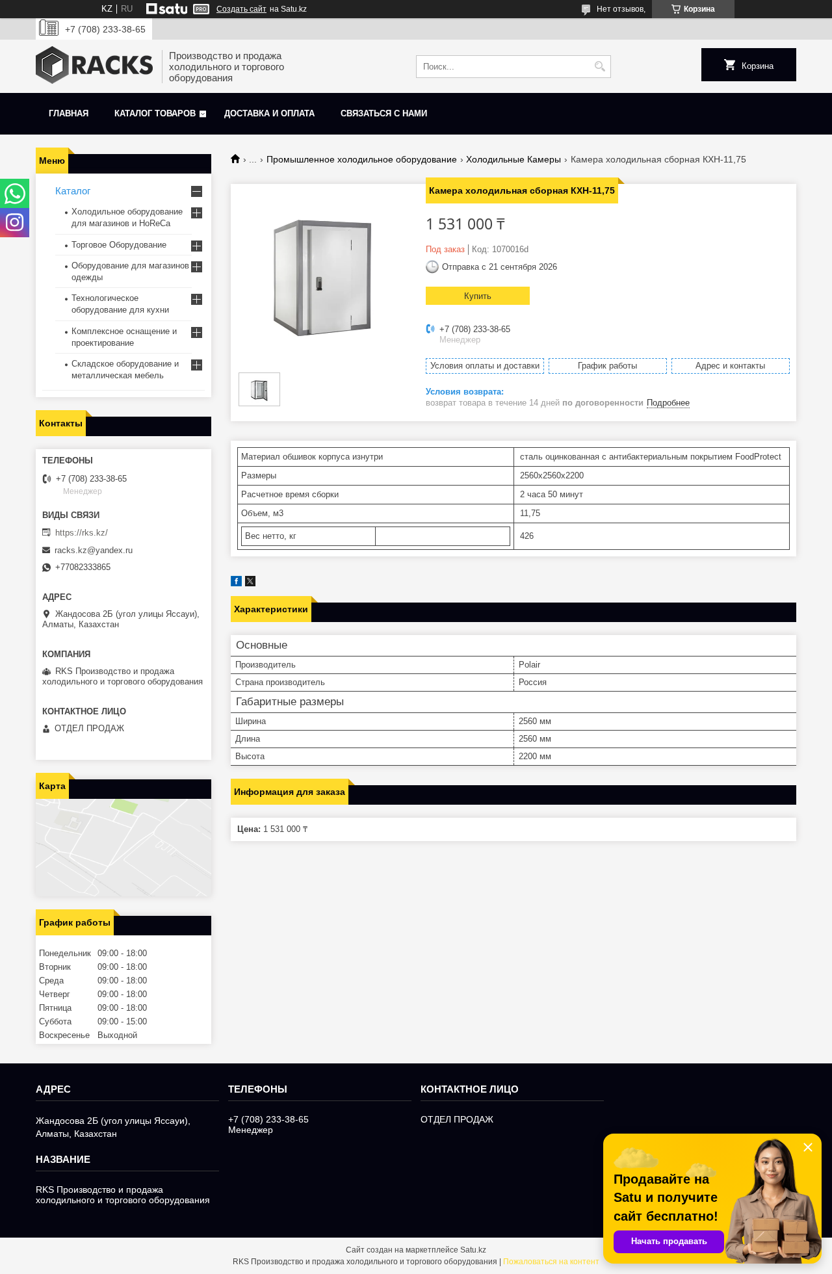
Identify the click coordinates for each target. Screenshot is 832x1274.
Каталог (72, 190)
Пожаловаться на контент (551, 1261)
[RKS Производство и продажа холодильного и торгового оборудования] (94, 66)
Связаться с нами (384, 113)
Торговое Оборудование (119, 245)
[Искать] (599, 66)
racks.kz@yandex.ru (94, 550)
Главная (68, 113)
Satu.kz (473, 1249)
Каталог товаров (155, 113)
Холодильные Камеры (513, 159)
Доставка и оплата (269, 113)
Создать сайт (241, 9)
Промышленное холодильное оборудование (361, 159)
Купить (477, 296)
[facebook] (236, 583)
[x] (250, 583)
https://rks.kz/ (81, 533)
